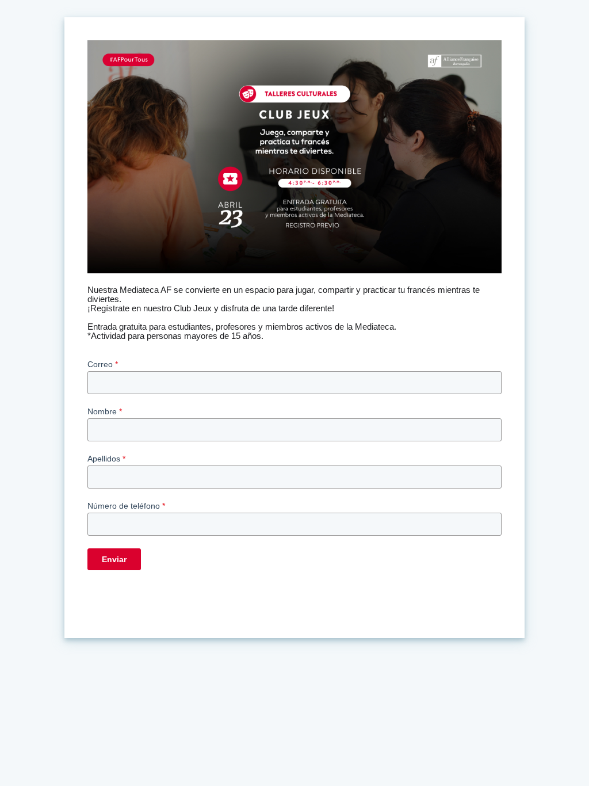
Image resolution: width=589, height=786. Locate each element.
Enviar (114, 559)
